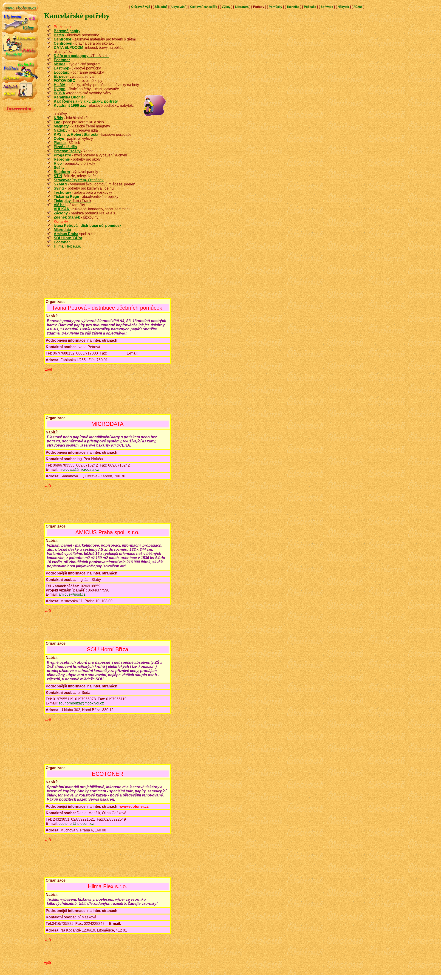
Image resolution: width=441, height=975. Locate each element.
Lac (57, 122)
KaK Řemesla (65, 101)
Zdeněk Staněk (67, 217)
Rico (58, 163)
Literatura (242, 7)
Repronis (62, 159)
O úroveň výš (140, 7)
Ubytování (178, 7)
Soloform (62, 172)
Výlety (226, 7)
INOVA (59, 93)
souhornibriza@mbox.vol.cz (81, 703)
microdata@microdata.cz (79, 469)
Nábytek (343, 7)
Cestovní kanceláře (203, 7)
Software (327, 7)
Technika (293, 7)
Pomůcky (275, 7)
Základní (161, 7)
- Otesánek (79, 180)
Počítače (310, 7)
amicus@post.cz (72, 594)
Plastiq (60, 143)
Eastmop (61, 68)
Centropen (63, 43)
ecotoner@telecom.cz (76, 823)
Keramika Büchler (69, 97)
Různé (357, 7)
